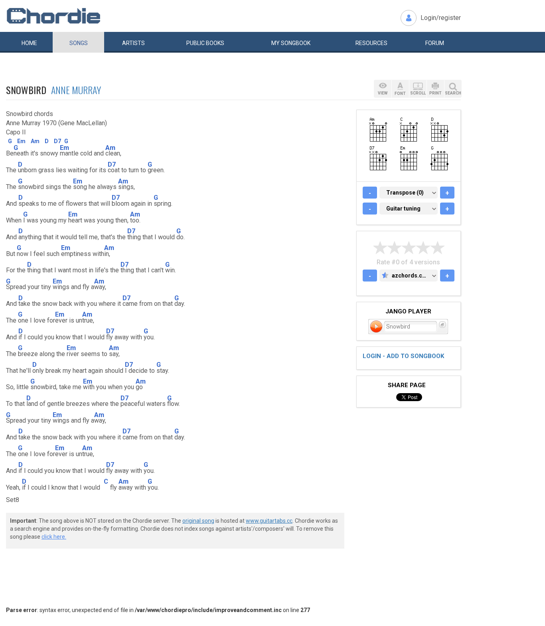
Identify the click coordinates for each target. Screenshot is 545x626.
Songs (78, 43)
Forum (434, 43)
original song (198, 521)
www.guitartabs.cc (269, 521)
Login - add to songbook (403, 356)
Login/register (441, 18)
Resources (371, 43)
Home (29, 43)
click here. (53, 536)
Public (205, 43)
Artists (133, 43)
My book (290, 43)
